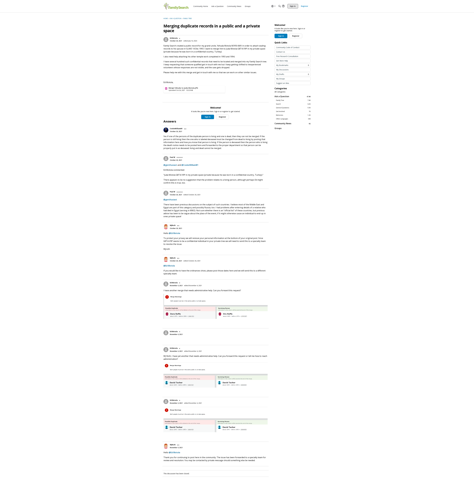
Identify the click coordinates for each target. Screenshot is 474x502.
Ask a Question (293, 96)
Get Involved (293, 111)
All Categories (280, 92)
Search (293, 104)
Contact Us (280, 52)
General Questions (293, 108)
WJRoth (173, 225)
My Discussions (282, 69)
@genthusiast (170, 165)
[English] (176, 6)
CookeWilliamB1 (176, 129)
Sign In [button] (208, 117)
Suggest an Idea (282, 83)
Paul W (172, 157)
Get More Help (282, 61)
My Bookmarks (292, 65)
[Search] (279, 6)
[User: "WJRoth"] (165, 226)
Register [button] (222, 117)
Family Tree (293, 100)
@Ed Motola (174, 233)
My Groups (280, 78)
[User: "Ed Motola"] (165, 39)
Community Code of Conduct (287, 47)
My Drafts (292, 74)
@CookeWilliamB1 (189, 165)
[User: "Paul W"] (165, 158)
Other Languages (293, 119)
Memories (293, 115)
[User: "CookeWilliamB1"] (165, 130)
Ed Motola (174, 38)
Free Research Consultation (287, 56)
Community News (293, 123)
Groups (278, 128)
